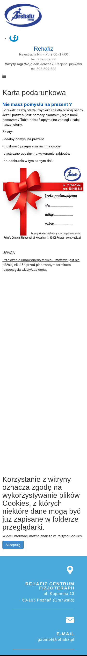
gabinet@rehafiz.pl (56, 639)
